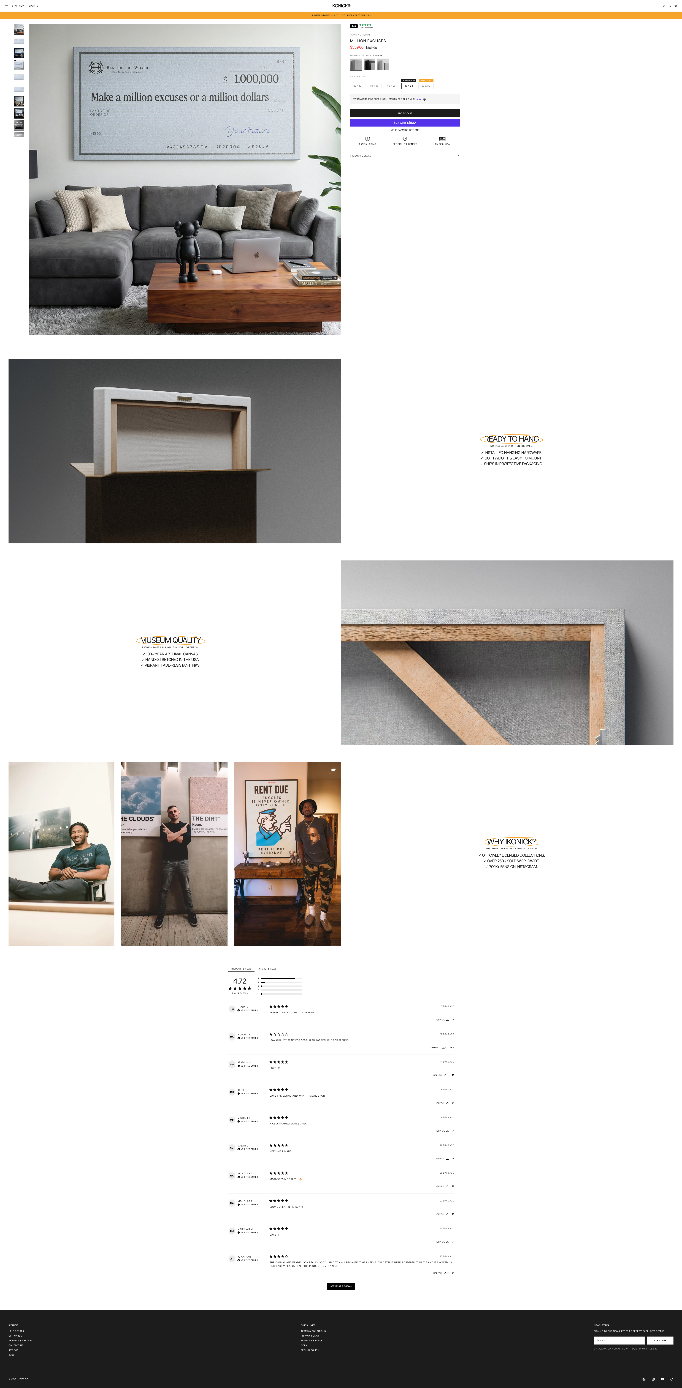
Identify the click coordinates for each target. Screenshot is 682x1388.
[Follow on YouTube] (662, 1379)
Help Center (16, 1331)
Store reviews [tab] (267, 969)
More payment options (405, 130)
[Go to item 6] (19, 89)
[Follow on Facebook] (644, 1379)
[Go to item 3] (19, 53)
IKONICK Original (360, 34)
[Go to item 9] (19, 125)
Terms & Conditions (313, 1331)
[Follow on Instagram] (653, 1379)
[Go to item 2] (19, 41)
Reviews (13, 1350)
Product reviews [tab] (241, 969)
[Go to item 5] (19, 77)
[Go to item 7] (19, 101)
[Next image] (336, 183)
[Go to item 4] (19, 65)
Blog (12, 1355)
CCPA (304, 1345)
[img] (247, 1010)
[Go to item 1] (19, 29)
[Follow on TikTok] (671, 1379)
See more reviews (341, 1286)
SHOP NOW (18, 5)
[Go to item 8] (19, 113)
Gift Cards (15, 1335)
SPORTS (33, 5)
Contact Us (16, 1345)
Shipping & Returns (21, 1340)
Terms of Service (312, 1340)
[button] (280, 978)
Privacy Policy (310, 1335)
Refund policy (310, 1350)
